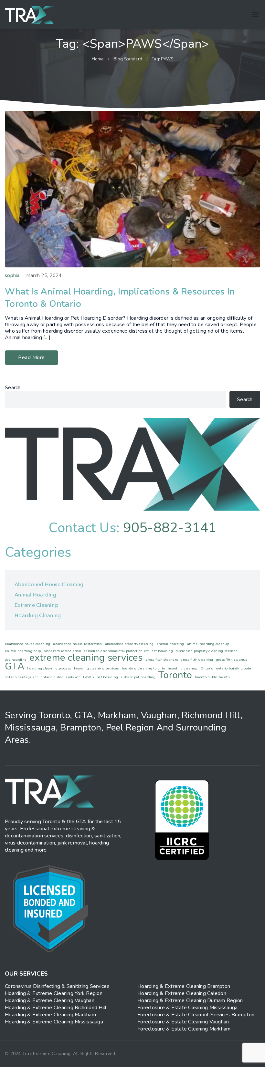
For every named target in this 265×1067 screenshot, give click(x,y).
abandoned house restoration (77, 643)
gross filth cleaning (197, 659)
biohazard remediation (62, 650)
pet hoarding (107, 677)
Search (13, 387)
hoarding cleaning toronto (143, 668)
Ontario (206, 668)
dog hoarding (15, 659)
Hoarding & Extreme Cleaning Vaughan (49, 1000)
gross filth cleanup (232, 659)
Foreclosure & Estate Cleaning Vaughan (183, 1021)
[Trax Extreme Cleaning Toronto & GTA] (29, 14)
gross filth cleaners (162, 659)
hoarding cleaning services (96, 668)
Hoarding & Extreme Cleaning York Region (53, 993)
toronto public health (212, 677)
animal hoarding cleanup (208, 643)
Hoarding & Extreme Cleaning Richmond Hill (56, 1007)
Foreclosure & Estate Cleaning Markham (183, 1028)
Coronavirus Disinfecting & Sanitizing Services (57, 986)
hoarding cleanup (182, 668)
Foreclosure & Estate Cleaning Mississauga (187, 1007)
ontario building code (233, 668)
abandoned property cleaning (129, 643)
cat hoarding (162, 650)
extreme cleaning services (86, 657)
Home (98, 59)
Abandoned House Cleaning (49, 584)
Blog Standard (127, 59)
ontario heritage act (21, 677)
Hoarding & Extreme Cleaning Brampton (183, 986)
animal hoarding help (23, 650)
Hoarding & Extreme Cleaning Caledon (181, 993)
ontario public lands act (60, 677)
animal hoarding (170, 643)
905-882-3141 (170, 528)
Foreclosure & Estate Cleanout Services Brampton (195, 1014)
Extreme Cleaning (36, 605)
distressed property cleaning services (206, 650)
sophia (12, 275)
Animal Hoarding (35, 594)
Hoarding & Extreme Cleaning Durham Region (190, 1000)
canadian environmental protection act (116, 650)
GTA (14, 666)
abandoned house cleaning (27, 643)
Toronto (175, 675)
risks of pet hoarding (138, 677)
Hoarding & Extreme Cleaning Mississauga (54, 1021)
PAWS (88, 677)
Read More (31, 357)
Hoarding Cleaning (38, 615)
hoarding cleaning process (49, 668)
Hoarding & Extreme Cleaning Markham (50, 1014)
